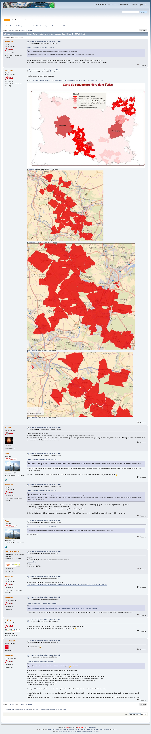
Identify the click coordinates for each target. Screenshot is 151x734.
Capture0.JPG (32, 242)
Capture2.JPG (32, 417)
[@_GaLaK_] (6, 480)
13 (21, 30)
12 (19, 30)
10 (15, 30)
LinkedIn (65, 729)
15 (24, 30)
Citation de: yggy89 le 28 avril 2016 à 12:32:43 (40, 47)
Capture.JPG (32, 169)
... (9, 30)
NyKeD (8, 620)
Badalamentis (10, 641)
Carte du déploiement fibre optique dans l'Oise (45, 41)
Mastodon (58, 729)
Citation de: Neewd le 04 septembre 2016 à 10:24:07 (42, 459)
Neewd (8, 428)
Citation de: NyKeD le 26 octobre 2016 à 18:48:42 (41, 661)
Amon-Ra (9, 42)
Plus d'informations (90, 727)
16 (26, 30)
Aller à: (127, 714)
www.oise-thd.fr (31, 562)
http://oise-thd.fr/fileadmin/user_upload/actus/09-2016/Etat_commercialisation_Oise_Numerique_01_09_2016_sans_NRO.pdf (67, 584)
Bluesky (49, 729)
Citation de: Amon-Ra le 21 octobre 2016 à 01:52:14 (42, 603)
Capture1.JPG (32, 350)
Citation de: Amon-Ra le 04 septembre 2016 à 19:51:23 (42, 527)
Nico (7, 454)
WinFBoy (9, 597)
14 (23, 30)
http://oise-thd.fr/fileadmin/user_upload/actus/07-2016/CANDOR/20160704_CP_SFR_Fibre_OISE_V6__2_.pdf (67, 80)
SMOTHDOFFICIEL (13, 552)
